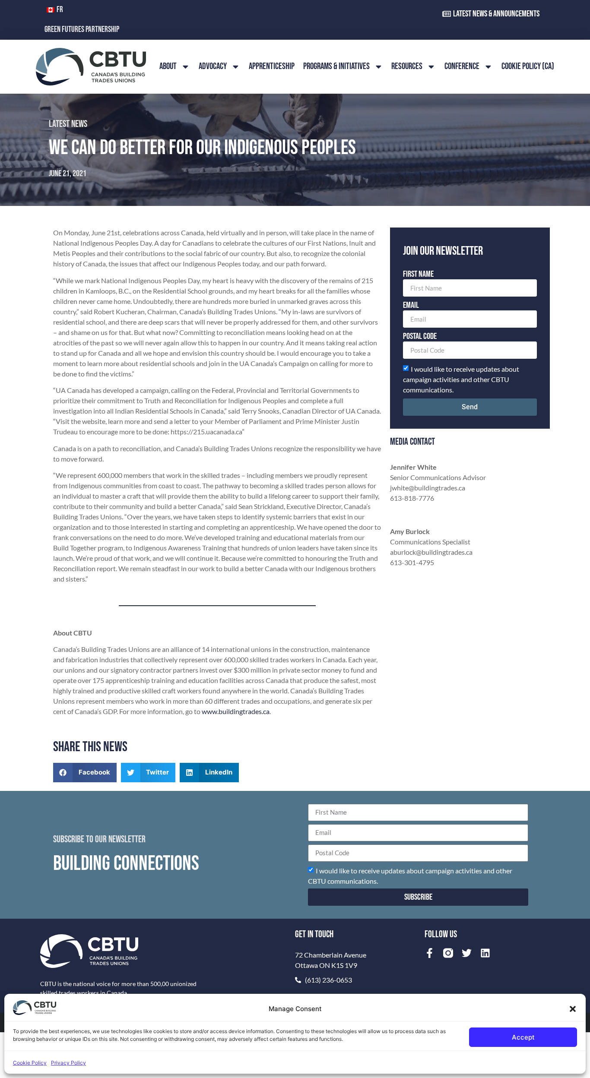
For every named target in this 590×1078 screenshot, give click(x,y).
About (168, 66)
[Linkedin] (485, 953)
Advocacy (213, 66)
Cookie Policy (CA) (527, 66)
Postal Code (420, 336)
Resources (406, 66)
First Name (418, 274)
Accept (523, 1037)
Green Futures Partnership (81, 30)
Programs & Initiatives (336, 66)
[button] (572, 1009)
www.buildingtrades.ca (236, 711)
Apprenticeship (272, 66)
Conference (461, 66)
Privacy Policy (68, 1062)
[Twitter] (467, 953)
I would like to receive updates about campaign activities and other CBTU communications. (461, 379)
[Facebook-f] (430, 953)
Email (411, 305)
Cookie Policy (30, 1062)
